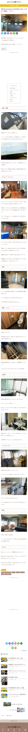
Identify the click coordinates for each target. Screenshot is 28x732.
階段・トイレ (13, 93)
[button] (25, 353)
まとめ (11, 101)
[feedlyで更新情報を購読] (12, 648)
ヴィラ (14, 572)
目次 (12, 85)
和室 (11, 91)
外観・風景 (12, 88)
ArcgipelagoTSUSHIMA (6, 572)
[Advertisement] (14, 67)
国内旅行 (4, 569)
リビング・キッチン (14, 90)
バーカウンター (13, 97)
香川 (10, 574)
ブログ (18, 572)
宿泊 (3, 574)
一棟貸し (22, 572)
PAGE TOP (14, 721)
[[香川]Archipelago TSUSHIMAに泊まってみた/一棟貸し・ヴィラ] (8, 33)
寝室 (11, 99)
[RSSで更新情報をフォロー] (15, 648)
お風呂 (11, 95)
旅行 (6, 574)
